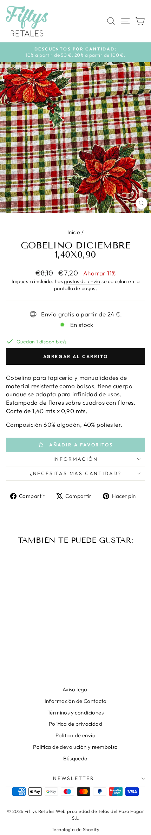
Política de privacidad (75, 723)
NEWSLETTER (73, 778)
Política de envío (75, 735)
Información (75, 459)
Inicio (73, 232)
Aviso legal (76, 689)
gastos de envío (82, 281)
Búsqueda (75, 758)
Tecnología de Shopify (75, 829)
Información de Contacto (76, 701)
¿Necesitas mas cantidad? (75, 473)
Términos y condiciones (75, 712)
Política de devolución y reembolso (75, 747)
